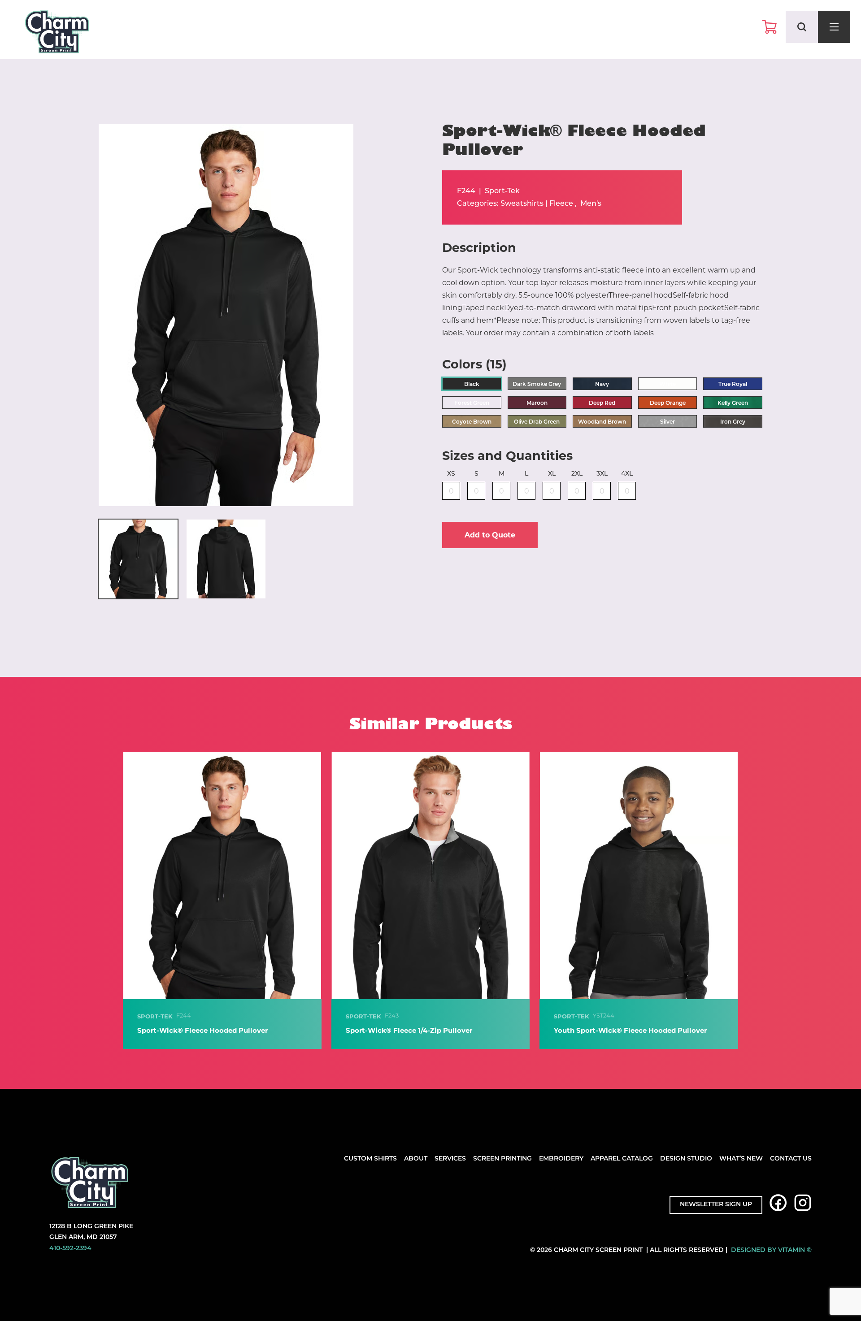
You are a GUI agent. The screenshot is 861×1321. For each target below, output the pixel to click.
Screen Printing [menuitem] (502, 1159)
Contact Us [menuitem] (791, 1159)
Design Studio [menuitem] (686, 1159)
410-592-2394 (70, 1248)
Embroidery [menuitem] (561, 1159)
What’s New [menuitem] (741, 1159)
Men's (590, 204)
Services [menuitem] (450, 1159)
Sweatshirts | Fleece (536, 204)
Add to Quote (490, 535)
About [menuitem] (415, 1159)
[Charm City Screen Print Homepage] (57, 34)
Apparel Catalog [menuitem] (622, 1159)
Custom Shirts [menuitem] (370, 1159)
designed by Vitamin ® (771, 1250)
